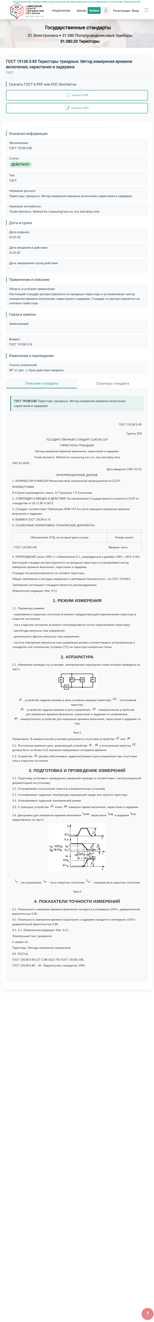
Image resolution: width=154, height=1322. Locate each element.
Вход (135, 10)
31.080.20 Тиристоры (80, 41)
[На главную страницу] (31, 18)
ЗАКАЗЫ (81, 10)
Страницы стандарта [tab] (112, 383)
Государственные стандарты (78, 27)
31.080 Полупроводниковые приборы (97, 35)
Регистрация (121, 10)
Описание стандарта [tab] (41, 383)
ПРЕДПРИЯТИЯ (61, 10)
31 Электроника (43, 35)
